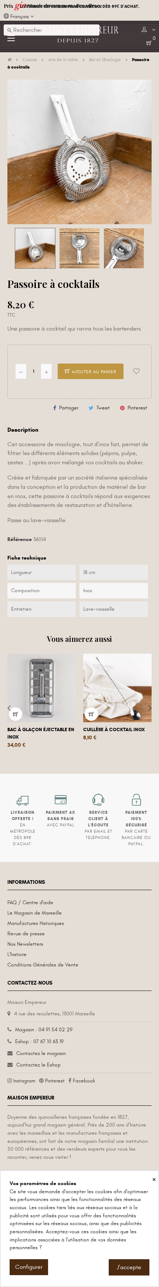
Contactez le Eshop (38, 1065)
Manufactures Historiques (35, 923)
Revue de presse (26, 934)
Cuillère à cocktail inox (114, 730)
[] (15, 714)
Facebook (84, 1081)
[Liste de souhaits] (136, 371)
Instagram (24, 1081)
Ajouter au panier (93, 371)
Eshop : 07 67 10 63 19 (39, 1041)
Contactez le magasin (41, 1053)
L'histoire (17, 954)
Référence (19, 539)
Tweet (103, 408)
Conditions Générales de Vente (42, 965)
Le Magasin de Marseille (34, 913)
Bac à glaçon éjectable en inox (40, 733)
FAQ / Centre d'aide (30, 902)
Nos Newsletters (25, 944)
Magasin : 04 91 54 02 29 (43, 1029)
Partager (68, 408)
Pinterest (137, 408)
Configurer (29, 1267)
